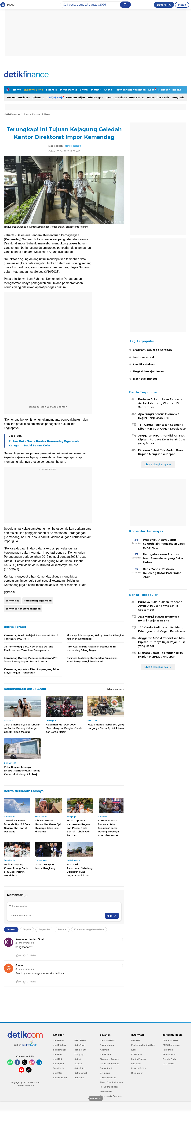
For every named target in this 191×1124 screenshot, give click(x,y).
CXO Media (169, 1063)
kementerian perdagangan (23, 608)
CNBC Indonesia (171, 1045)
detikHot (57, 1059)
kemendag (12, 600)
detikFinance (12, 114)
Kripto (108, 89)
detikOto (57, 1073)
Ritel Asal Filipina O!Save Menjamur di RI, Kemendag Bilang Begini (91, 648)
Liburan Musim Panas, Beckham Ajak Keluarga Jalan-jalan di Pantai (48, 826)
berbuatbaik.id (107, 1040)
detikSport (58, 1063)
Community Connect (111, 1096)
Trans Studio (106, 1068)
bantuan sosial (143, 357)
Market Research (158, 97)
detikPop (79, 1077)
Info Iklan (136, 1063)
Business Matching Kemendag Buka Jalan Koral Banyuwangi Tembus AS (92, 659)
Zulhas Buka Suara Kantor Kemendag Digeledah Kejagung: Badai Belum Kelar (44, 443)
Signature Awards (109, 1059)
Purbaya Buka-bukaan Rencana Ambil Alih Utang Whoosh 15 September (160, 403)
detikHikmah (80, 1073)
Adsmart (38, 97)
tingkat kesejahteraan (149, 371)
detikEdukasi (59, 1045)
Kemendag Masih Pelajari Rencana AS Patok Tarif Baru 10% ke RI (31, 637)
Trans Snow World (109, 1063)
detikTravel (80, 1040)
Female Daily (169, 1059)
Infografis (178, 97)
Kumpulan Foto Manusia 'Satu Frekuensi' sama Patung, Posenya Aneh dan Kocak (108, 828)
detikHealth (80, 1049)
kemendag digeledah (38, 600)
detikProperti (60, 1077)
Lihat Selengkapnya (156, 464)
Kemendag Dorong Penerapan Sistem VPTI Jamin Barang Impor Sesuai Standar (30, 659)
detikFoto (79, 1068)
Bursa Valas (136, 97)
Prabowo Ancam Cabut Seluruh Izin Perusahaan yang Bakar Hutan (164, 543)
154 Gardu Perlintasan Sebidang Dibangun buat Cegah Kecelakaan (80, 870)
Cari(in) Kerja (54, 97)
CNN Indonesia (170, 1040)
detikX (77, 1059)
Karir (133, 1049)
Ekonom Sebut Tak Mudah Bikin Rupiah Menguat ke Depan (160, 452)
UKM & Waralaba (116, 97)
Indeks (176, 89)
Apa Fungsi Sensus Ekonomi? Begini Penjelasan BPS (158, 416)
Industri (96, 89)
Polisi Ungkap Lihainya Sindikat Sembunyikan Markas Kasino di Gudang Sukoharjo (22, 770)
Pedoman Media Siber (143, 1045)
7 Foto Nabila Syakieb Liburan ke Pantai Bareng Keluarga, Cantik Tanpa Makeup (22, 728)
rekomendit (106, 1091)
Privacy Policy (138, 1068)
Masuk (182, 4)
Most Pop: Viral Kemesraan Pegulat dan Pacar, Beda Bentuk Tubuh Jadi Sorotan (79, 828)
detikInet (57, 1054)
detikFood (79, 1045)
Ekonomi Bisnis (33, 89)
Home (17, 89)
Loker (152, 89)
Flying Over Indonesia (111, 1082)
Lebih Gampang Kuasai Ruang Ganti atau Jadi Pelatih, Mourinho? (16, 870)
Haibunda (168, 1049)
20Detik (78, 1063)
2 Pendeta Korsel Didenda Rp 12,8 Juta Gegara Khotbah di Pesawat (17, 826)
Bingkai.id (105, 1073)
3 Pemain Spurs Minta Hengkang (45, 866)
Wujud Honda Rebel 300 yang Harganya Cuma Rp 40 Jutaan (105, 726)
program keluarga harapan (152, 350)
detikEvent (105, 1054)
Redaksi (135, 1040)
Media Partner (138, 1059)
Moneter (164, 89)
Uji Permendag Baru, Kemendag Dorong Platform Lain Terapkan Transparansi (28, 648)
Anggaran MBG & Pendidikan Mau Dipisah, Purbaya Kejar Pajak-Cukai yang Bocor (162, 439)
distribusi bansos (145, 378)
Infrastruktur (68, 89)
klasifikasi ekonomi (146, 364)
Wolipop (79, 1054)
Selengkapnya (114, 689)
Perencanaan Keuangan (130, 89)
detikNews (58, 1040)
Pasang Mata (107, 1045)
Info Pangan (95, 97)
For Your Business (18, 97)
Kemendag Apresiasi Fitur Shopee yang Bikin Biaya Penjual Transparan (31, 671)
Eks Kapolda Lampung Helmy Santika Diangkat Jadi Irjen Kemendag (95, 637)
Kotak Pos (136, 1054)
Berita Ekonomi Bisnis (37, 114)
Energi (84, 89)
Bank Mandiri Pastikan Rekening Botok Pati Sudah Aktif (162, 573)
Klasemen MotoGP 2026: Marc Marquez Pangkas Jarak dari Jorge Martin (64, 728)
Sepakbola (58, 1068)
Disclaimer (137, 1073)
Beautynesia (169, 1054)
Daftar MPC (164, 4)
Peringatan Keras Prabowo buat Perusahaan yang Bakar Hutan (163, 558)
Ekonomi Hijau (75, 97)
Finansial (51, 89)
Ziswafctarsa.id (108, 1077)
